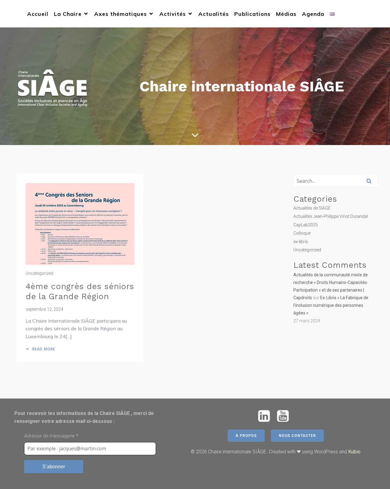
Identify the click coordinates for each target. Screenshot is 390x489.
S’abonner (53, 466)
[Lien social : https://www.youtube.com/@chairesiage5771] (285, 416)
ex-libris (300, 241)
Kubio (354, 452)
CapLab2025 (305, 224)
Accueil (37, 13)
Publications (252, 13)
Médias (286, 13)
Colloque (301, 233)
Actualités (213, 13)
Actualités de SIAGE (312, 208)
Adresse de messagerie (51, 436)
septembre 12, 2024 (44, 309)
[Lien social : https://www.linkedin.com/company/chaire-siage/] (266, 416)
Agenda (313, 13)
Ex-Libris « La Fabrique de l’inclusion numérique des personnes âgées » (330, 305)
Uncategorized (39, 273)
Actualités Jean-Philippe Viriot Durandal (330, 216)
